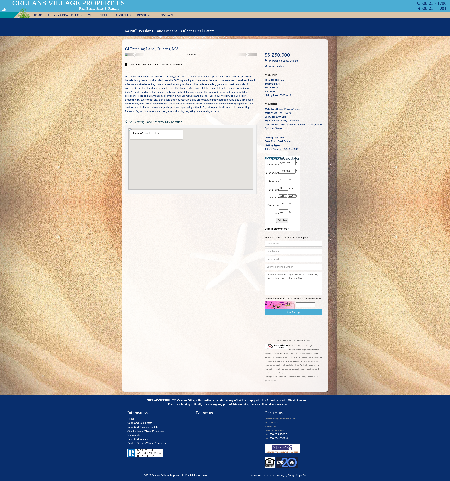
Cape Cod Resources (139, 439)
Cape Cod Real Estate (65, 16)
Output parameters (277, 228)
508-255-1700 (433, 3)
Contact (166, 15)
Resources (146, 15)
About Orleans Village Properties (145, 431)
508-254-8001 (433, 8)
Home (37, 15)
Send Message (293, 312)
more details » (276, 66)
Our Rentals (100, 16)
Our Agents (133, 435)
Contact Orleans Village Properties (146, 443)
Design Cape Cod (297, 475)
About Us (125, 16)
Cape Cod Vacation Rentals (142, 426)
